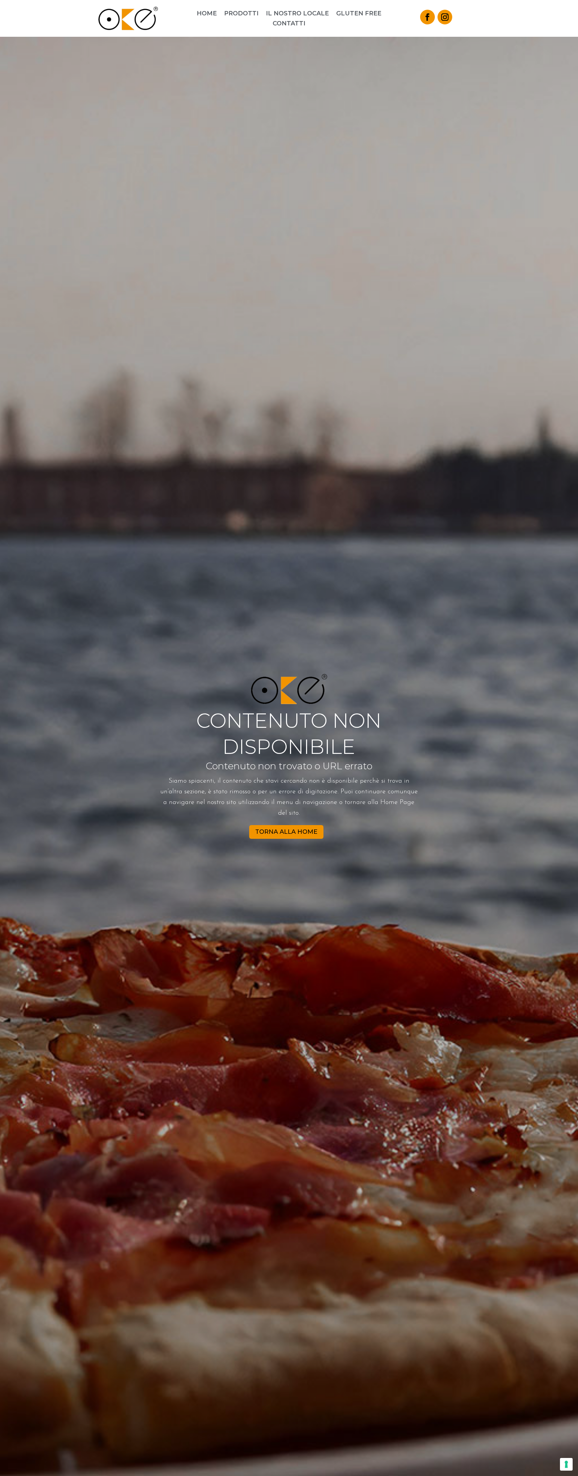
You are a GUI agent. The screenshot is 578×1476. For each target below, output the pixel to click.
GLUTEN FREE (358, 14)
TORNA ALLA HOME (286, 831)
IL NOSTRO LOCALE (297, 14)
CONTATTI (289, 24)
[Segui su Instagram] (445, 17)
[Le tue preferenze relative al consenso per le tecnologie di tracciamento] (566, 1464)
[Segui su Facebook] (427, 17)
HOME (207, 14)
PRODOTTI (241, 14)
